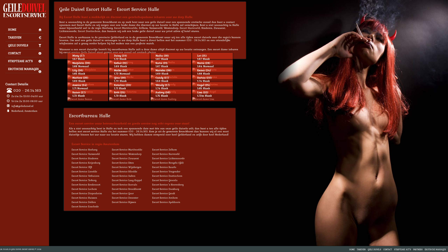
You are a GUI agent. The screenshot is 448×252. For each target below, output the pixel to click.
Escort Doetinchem (89, 31)
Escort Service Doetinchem (167, 176)
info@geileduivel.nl (22, 106)
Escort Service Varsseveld (86, 154)
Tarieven (14, 37)
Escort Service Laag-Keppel (127, 180)
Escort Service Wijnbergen (126, 167)
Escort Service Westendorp (127, 154)
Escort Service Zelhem (164, 149)
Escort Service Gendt (163, 193)
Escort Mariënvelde (125, 28)
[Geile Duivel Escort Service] (24, 4)
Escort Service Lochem (84, 189)
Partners (418, 249)
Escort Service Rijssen (124, 202)
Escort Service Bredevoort (86, 184)
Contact (14, 53)
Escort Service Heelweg (84, 149)
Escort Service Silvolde (124, 171)
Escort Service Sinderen (85, 158)
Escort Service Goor (123, 193)
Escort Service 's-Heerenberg (168, 184)
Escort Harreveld (190, 28)
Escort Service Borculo (124, 184)
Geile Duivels (18, 45)
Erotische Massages (23, 69)
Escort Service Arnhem (165, 198)
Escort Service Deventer (125, 198)
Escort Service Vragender (166, 171)
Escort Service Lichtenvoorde (168, 158)
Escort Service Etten (123, 162)
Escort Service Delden (84, 202)
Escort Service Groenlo (164, 180)
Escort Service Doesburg (165, 189)
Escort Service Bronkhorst (126, 189)
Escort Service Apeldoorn (166, 202)
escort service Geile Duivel (79, 52)
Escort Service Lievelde (84, 171)
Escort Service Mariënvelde (127, 149)
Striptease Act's (20, 61)
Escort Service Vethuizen (85, 176)
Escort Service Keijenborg (86, 162)
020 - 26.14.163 (27, 90)
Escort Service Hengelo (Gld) (168, 162)
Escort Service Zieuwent (125, 158)
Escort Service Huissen (84, 198)
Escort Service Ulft (82, 167)
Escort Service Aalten (123, 176)
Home (12, 29)
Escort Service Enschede (85, 206)
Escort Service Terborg (84, 180)
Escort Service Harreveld (166, 154)
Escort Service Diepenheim (87, 193)
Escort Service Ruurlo (164, 167)
